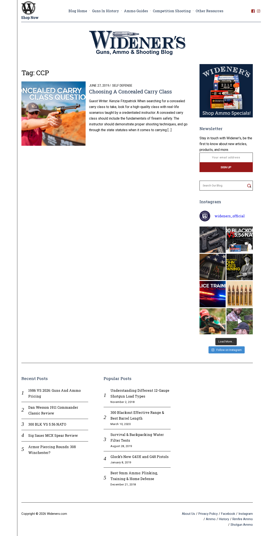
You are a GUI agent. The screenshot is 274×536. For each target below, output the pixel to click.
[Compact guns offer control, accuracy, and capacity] (213, 240)
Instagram (245, 514)
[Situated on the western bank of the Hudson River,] (213, 267)
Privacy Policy (208, 514)
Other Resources (209, 11)
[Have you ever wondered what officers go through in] (213, 294)
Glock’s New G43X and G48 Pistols (139, 456)
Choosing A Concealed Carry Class (130, 91)
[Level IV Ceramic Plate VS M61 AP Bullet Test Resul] (239, 321)
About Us (188, 514)
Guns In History (105, 11)
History (224, 519)
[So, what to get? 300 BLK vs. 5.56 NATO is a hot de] (239, 240)
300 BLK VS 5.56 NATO (47, 424)
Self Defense (122, 85)
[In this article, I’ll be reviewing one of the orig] (213, 321)
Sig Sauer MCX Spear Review (53, 435)
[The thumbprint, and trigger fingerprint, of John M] (239, 267)
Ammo (211, 519)
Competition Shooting (172, 11)
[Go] (249, 185)
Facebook (228, 514)
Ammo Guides (136, 11)
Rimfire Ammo (242, 519)
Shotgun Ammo (242, 525)
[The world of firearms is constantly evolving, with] (239, 294)
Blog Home (77, 11)
